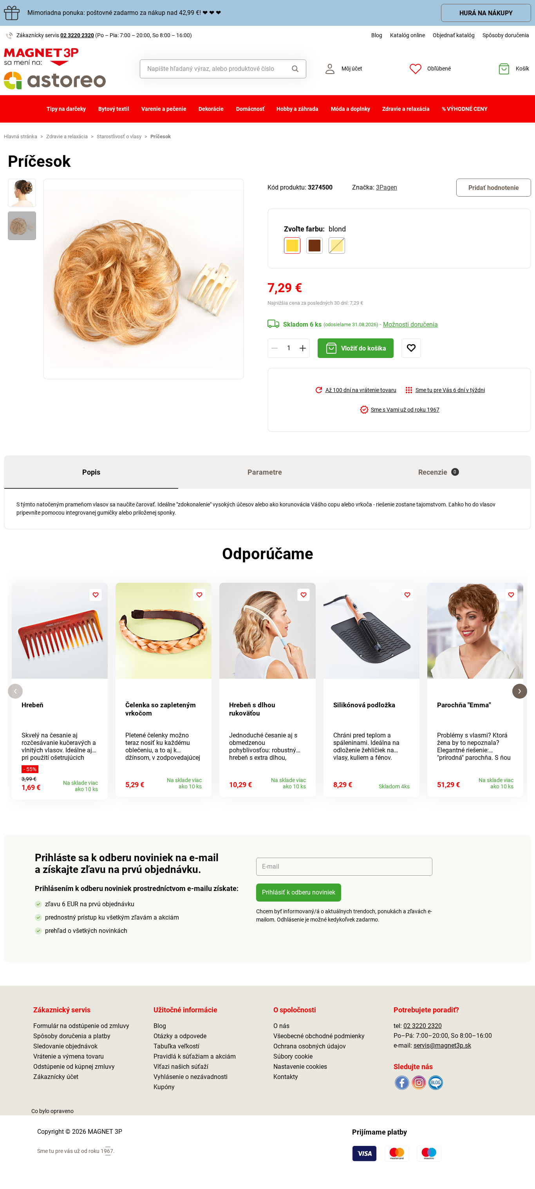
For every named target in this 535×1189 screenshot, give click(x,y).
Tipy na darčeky (66, 109)
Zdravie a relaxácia (406, 109)
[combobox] (210, 69)
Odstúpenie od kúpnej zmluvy (74, 1066)
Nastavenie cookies (300, 1066)
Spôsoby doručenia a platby (71, 1036)
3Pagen (386, 187)
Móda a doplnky (350, 109)
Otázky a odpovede (180, 1036)
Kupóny (164, 1087)
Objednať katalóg (454, 35)
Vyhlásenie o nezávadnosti (191, 1077)
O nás (281, 1026)
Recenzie (437, 472)
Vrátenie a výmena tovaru (68, 1056)
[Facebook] (402, 1082)
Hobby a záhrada (297, 109)
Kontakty (285, 1077)
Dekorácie (211, 109)
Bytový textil (113, 109)
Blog (376, 35)
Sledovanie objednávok (65, 1046)
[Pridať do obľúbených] (411, 348)
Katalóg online (407, 35)
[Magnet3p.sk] (67, 68)
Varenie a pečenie (163, 109)
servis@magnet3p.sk (442, 1045)
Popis (91, 472)
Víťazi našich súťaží (181, 1066)
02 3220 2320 (77, 35)
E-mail (270, 866)
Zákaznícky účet (55, 1077)
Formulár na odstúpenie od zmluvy (81, 1026)
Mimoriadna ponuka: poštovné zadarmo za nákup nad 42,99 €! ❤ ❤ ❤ (124, 12)
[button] (15, 691)
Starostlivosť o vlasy (119, 136)
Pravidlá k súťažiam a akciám (195, 1056)
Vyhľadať (293, 69)
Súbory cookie (293, 1056)
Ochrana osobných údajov (309, 1046)
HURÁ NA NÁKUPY (486, 13)
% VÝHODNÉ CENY (465, 109)
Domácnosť (250, 109)
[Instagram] (418, 1082)
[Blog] (435, 1082)
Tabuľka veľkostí (176, 1046)
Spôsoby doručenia (506, 35)
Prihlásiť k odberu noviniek (298, 892)
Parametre (265, 472)
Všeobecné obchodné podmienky (319, 1036)
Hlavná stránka (20, 136)
